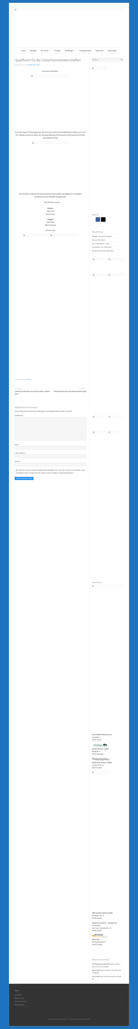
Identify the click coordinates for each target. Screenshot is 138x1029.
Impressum (99, 51)
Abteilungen (69, 51)
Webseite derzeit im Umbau (102, 236)
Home (23, 51)
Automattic (86, 1019)
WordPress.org (19, 1005)
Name (17, 444)
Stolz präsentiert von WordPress (58, 1019)
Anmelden (18, 995)
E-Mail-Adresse (20, 453)
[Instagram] (103, 219)
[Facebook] (98, 219)
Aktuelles (33, 51)
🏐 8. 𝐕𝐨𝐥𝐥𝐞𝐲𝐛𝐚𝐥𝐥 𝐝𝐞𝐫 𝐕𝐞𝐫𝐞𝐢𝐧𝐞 (101, 244)
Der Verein (44, 51)
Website (17, 461)
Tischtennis (27, 379)
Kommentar (19, 415)
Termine (57, 51)
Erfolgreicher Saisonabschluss (103, 251)
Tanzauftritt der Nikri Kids (101, 247)
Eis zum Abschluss (98, 240)
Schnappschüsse (85, 51)
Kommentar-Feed (20, 1001)
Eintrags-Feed (19, 998)
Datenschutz (112, 51)
